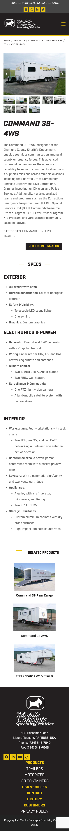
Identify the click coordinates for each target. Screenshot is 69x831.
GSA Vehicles (34, 787)
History (34, 799)
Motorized (34, 775)
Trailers (10, 236)
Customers (34, 805)
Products (34, 762)
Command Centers (36, 231)
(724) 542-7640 (40, 743)
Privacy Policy (34, 811)
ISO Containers (34, 781)
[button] (63, 24)
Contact (34, 793)
